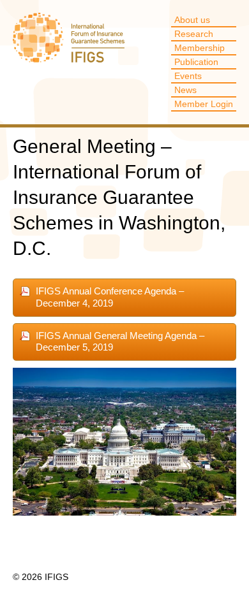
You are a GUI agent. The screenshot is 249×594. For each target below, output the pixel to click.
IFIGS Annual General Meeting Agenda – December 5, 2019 (120, 341)
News (185, 90)
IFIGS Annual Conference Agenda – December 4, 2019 (110, 297)
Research (193, 34)
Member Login (203, 104)
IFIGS (68, 44)
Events (188, 76)
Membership (199, 48)
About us (192, 20)
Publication (196, 62)
